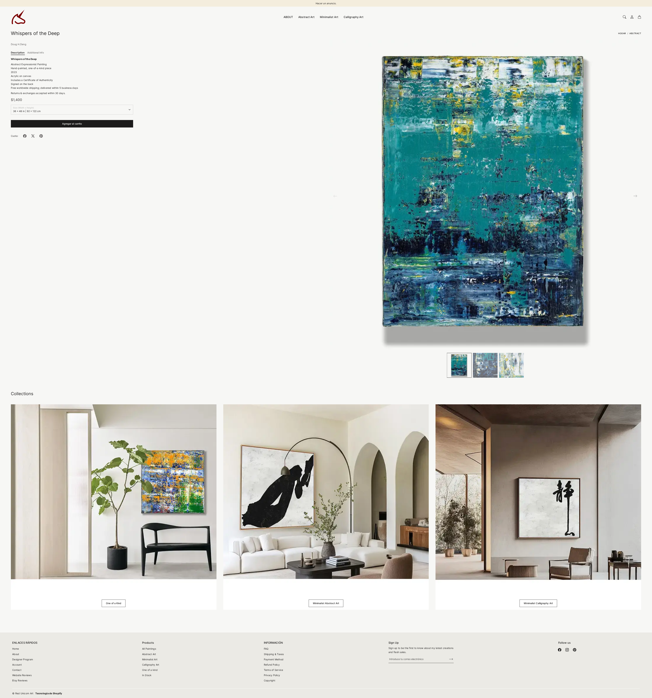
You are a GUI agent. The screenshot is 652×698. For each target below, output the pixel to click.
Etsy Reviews (19, 680)
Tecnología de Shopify (48, 693)
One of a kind (150, 669)
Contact (16, 669)
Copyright (269, 680)
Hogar (622, 33)
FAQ (266, 648)
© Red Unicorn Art (22, 693)
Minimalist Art (329, 17)
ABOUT (288, 17)
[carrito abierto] (639, 17)
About (15, 654)
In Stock (147, 675)
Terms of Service (273, 669)
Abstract (635, 33)
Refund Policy (272, 664)
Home (15, 648)
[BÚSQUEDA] (624, 17)
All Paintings (149, 648)
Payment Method (274, 659)
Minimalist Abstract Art (326, 603)
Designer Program (22, 659)
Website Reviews (22, 675)
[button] (25, 136)
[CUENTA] (632, 17)
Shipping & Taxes (274, 654)
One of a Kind (113, 603)
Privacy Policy (272, 675)
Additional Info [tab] (35, 52)
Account (17, 664)
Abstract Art (306, 17)
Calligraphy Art (354, 17)
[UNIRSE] (449, 659)
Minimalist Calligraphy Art (538, 603)
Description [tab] (18, 52)
